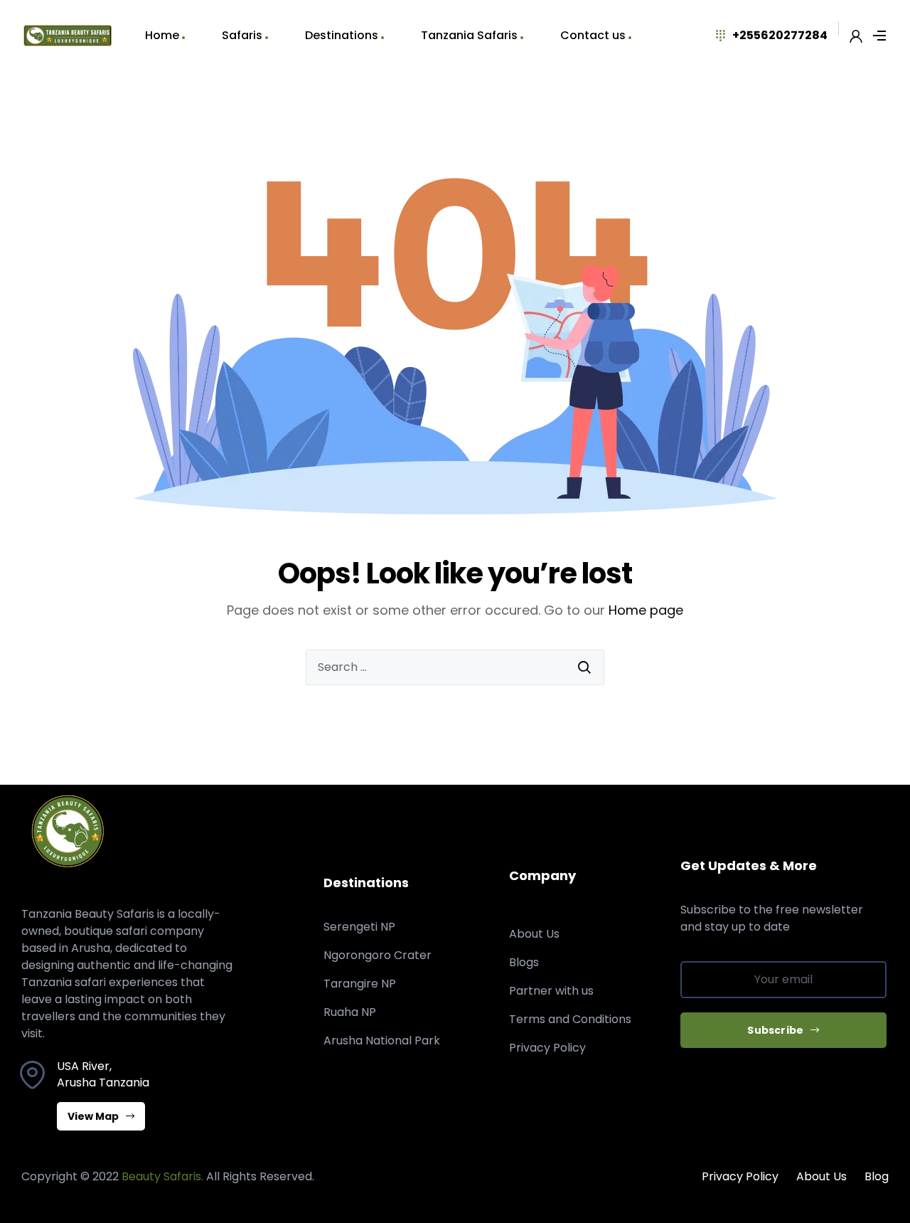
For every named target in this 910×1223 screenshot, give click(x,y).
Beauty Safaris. (162, 1176)
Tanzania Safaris (469, 35)
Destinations (341, 35)
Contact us (593, 35)
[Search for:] (455, 667)
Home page (646, 610)
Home (162, 35)
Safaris (242, 35)
